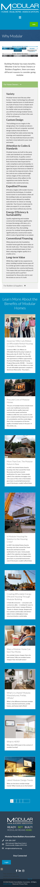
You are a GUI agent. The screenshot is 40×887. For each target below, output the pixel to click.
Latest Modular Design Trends (20, 780)
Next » (26, 801)
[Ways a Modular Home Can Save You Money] (20, 635)
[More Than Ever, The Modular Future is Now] (20, 446)
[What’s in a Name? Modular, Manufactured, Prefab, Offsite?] (20, 679)
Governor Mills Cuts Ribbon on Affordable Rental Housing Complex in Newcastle (20, 343)
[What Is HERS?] (20, 727)
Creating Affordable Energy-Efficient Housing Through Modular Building (19, 596)
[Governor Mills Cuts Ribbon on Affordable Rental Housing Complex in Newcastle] (20, 326)
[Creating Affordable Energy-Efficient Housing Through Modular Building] (20, 580)
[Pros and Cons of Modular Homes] (20, 387)
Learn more (7, 884)
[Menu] (20, 17)
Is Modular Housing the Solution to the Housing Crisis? (17, 539)
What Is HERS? (13, 741)
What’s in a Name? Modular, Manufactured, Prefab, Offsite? (19, 695)
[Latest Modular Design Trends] (20, 766)
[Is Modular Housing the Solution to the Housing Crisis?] (20, 513)
